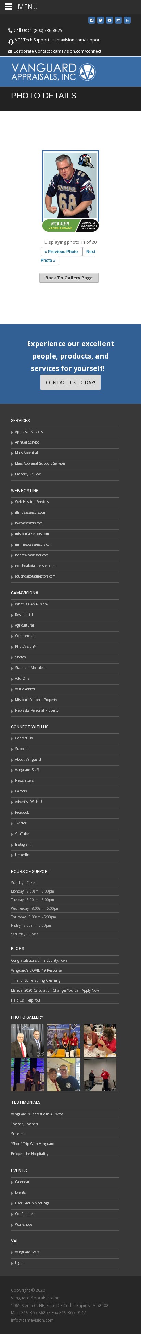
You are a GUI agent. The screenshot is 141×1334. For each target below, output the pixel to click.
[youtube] (109, 23)
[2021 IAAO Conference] (27, 1074)
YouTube (22, 833)
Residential (24, 614)
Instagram (23, 844)
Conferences (24, 1213)
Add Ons (22, 678)
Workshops (23, 1224)
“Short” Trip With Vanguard (32, 1143)
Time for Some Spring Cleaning (35, 980)
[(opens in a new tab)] (63, 1040)
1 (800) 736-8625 (46, 30)
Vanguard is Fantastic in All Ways (37, 1114)
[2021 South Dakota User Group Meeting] (63, 1074)
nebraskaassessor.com (32, 555)
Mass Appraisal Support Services (40, 463)
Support (21, 748)
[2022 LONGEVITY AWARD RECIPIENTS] (27, 1040)
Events (20, 1192)
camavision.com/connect (77, 51)
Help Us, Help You (25, 1000)
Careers (21, 791)
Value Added (25, 689)
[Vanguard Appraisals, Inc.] (48, 70)
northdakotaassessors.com (35, 565)
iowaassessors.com (29, 523)
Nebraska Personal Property (37, 710)
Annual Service (27, 442)
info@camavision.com (32, 1320)
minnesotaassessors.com (33, 544)
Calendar (22, 1181)
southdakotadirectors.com (35, 576)
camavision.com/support (76, 40)
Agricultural (24, 625)
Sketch (20, 657)
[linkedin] (127, 23)
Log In (20, 1262)
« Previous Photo (61, 251)
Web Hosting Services (32, 501)
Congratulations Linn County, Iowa (39, 960)
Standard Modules (29, 667)
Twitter (20, 823)
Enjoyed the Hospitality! (30, 1153)
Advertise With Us (29, 801)
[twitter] (100, 23)
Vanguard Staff (27, 769)
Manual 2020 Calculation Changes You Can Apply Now (55, 990)
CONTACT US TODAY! (70, 382)
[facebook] (91, 23)
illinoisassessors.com (30, 512)
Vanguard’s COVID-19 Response (36, 970)
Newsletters (24, 780)
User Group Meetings (32, 1203)
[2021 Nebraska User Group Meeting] (100, 1074)
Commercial (24, 635)
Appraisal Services (29, 431)
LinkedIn (22, 854)
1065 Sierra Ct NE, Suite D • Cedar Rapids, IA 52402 (59, 1305)
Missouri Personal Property (36, 699)
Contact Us (24, 738)
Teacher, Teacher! (24, 1123)
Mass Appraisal (26, 452)
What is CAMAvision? (31, 604)
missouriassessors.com (32, 533)
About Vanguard (28, 759)
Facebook (22, 812)
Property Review (28, 474)
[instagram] (118, 23)
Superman (19, 1133)
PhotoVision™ (26, 646)
